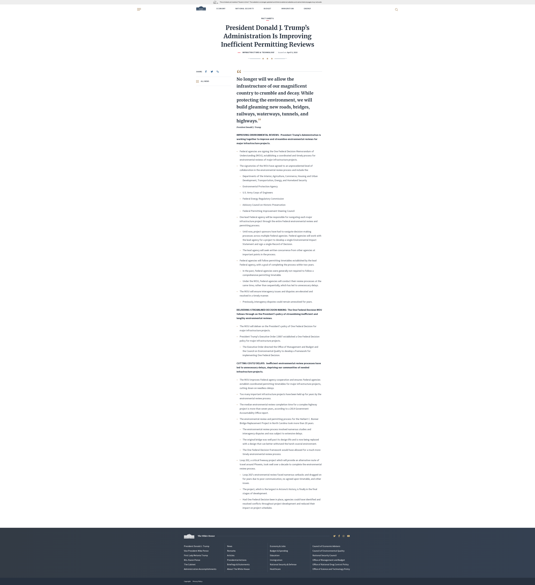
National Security (244, 8)
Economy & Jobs (278, 546)
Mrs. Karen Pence (192, 560)
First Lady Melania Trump (196, 555)
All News (204, 81)
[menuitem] (206, 71)
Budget (267, 8)
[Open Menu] (139, 9)
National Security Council (325, 555)
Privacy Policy (197, 581)
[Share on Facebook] (206, 71)
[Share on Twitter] (212, 71)
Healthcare (275, 569)
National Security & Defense (283, 564)
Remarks (231, 550)
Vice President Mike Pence (196, 550)
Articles (230, 555)
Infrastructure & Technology (258, 52)
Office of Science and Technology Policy (331, 569)
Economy (221, 8)
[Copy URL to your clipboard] (217, 71)
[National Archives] (216, 2)
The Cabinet (190, 564)
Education (274, 555)
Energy (307, 8)
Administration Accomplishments (200, 569)
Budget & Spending (279, 550)
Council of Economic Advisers (326, 546)
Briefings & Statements (238, 564)
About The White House (238, 569)
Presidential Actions (236, 560)
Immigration (287, 8)
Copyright (187, 581)
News (229, 546)
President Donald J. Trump (196, 546)
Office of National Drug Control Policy (331, 564)
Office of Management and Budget (329, 560)
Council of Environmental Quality (328, 550)
